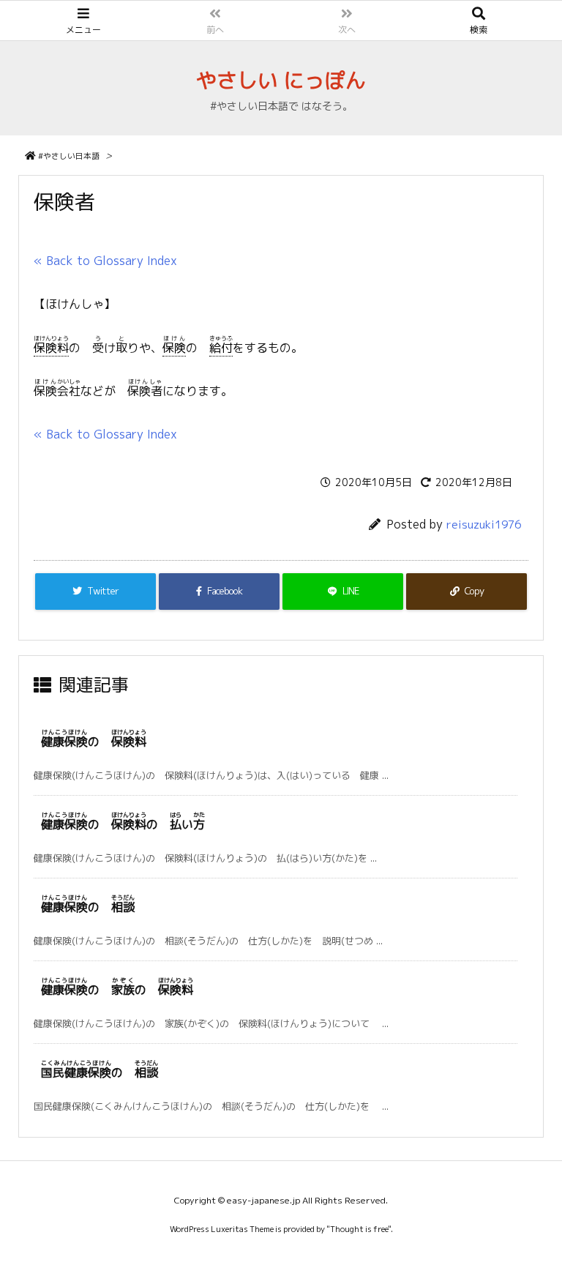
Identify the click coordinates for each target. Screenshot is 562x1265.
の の (117, 990)
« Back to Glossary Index (105, 261)
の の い (123, 824)
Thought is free (359, 1229)
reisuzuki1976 (483, 524)
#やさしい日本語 (69, 156)
